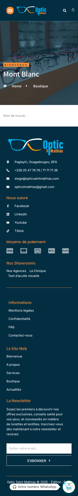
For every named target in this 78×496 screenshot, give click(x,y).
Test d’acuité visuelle (23, 276)
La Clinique (38, 271)
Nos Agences (16, 271)
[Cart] (73, 9)
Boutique (13, 381)
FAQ (11, 327)
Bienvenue (14, 356)
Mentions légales (21, 310)
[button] (10, 10)
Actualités (13, 389)
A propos (13, 365)
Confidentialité (19, 319)
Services (13, 373)
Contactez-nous (20, 335)
